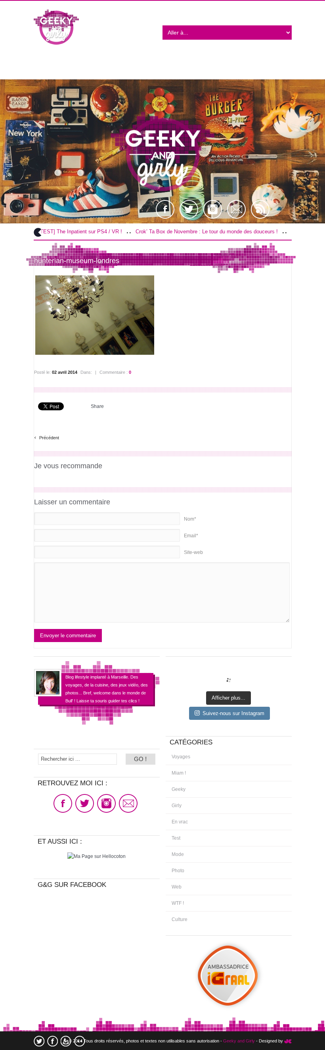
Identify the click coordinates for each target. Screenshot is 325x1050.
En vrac (180, 822)
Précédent (46, 437)
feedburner (66, 1041)
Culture (179, 919)
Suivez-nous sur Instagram (233, 713)
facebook (52, 1041)
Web (177, 887)
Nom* (190, 519)
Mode (178, 854)
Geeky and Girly (239, 1040)
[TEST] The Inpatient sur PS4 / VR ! (54, 232)
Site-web (193, 552)
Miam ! (179, 773)
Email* (191, 535)
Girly (177, 805)
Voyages (181, 757)
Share (97, 406)
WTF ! (178, 903)
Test (176, 838)
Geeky (178, 789)
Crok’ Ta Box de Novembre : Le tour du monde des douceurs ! (180, 232)
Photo (178, 870)
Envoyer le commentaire (68, 635)
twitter (39, 1041)
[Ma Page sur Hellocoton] (96, 856)
